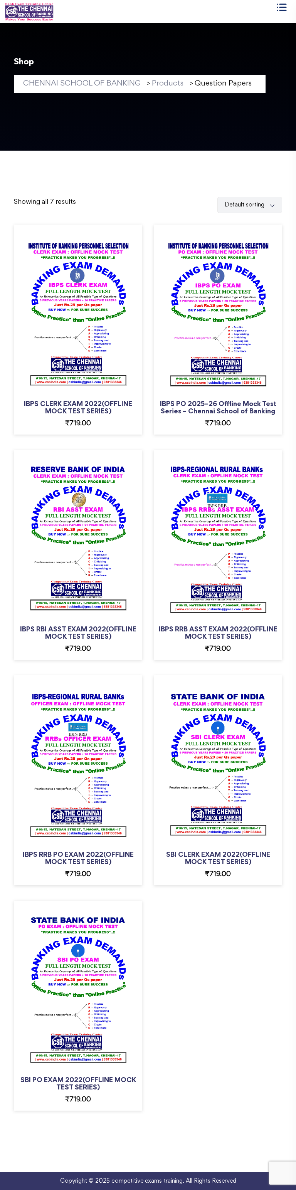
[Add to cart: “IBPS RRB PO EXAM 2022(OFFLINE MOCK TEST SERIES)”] (88, 774)
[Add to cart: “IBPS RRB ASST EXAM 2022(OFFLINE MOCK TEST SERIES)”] (228, 548)
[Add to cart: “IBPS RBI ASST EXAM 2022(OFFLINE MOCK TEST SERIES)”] (88, 548)
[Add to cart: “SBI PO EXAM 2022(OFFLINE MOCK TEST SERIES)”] (88, 999)
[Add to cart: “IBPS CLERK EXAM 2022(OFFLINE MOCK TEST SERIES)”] (88, 323)
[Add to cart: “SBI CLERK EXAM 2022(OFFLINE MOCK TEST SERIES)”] (228, 774)
